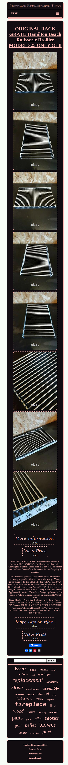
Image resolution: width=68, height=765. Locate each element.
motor (52, 718)
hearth (21, 668)
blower (47, 725)
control (43, 693)
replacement (27, 680)
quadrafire (44, 674)
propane (52, 681)
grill (18, 726)
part (46, 731)
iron (54, 695)
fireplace (30, 704)
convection (34, 733)
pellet (30, 725)
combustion (32, 689)
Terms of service (35, 758)
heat (53, 670)
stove (17, 687)
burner (30, 694)
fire (53, 705)
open (33, 669)
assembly (51, 688)
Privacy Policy (35, 753)
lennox (44, 669)
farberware (24, 698)
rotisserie (19, 694)
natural (53, 712)
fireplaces (50, 700)
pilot (38, 718)
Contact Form (35, 749)
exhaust (23, 674)
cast (33, 675)
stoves (31, 712)
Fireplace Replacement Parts (35, 745)
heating (42, 712)
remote (39, 698)
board (23, 732)
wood (18, 711)
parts (17, 718)
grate (28, 719)
